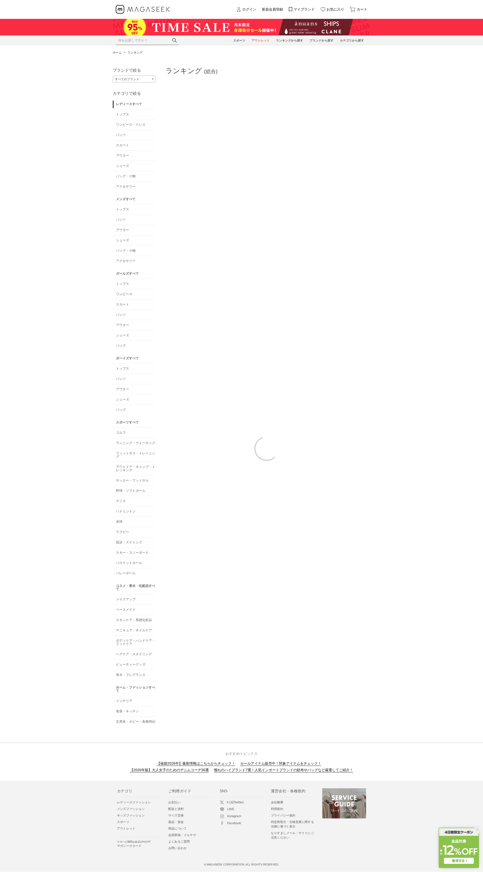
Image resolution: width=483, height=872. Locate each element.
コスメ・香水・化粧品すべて (135, 587)
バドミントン (126, 511)
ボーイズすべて (127, 358)
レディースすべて (129, 104)
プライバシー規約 (283, 815)
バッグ (121, 345)
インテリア (124, 701)
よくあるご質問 (179, 841)
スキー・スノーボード (132, 552)
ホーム (117, 52)
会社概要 (277, 802)
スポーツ (123, 822)
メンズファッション (131, 809)
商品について (177, 828)
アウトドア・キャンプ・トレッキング (135, 468)
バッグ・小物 (126, 176)
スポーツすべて (127, 422)
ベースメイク (126, 610)
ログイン (249, 9)
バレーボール (126, 573)
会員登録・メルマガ (182, 835)
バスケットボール (129, 563)
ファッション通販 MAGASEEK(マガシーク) (143, 9)
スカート (122, 145)
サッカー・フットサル (132, 480)
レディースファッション (134, 802)
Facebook (234, 823)
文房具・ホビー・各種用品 (135, 721)
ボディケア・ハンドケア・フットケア (135, 642)
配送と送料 (176, 809)
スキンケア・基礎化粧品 (134, 620)
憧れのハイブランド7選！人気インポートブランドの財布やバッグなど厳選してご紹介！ (283, 770)
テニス (121, 501)
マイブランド (304, 9)
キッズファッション (131, 815)
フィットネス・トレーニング (135, 454)
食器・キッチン (127, 711)
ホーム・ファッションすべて (135, 688)
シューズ (122, 166)
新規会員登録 (272, 9)
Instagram (234, 816)
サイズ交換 (176, 815)
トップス (122, 114)
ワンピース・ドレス (130, 124)
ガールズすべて (127, 273)
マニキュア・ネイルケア (134, 630)
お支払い (174, 802)
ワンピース (124, 294)
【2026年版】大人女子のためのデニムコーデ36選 (169, 770)
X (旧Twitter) (235, 802)
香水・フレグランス (130, 675)
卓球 (119, 522)
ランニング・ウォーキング (135, 443)
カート (362, 9)
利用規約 (277, 809)
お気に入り (335, 9)
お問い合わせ (177, 848)
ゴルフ (121, 432)
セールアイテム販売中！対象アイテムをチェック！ (280, 763)
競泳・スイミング (129, 542)
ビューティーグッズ (130, 664)
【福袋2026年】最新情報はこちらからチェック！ (196, 763)
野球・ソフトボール (130, 491)
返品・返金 (176, 822)
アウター (122, 155)
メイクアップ (126, 599)
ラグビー (122, 532)
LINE (230, 809)
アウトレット (126, 828)
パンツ (121, 135)
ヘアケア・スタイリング (134, 654)
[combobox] (134, 78)
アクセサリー (126, 186)
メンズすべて (126, 199)
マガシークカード (134, 844)
